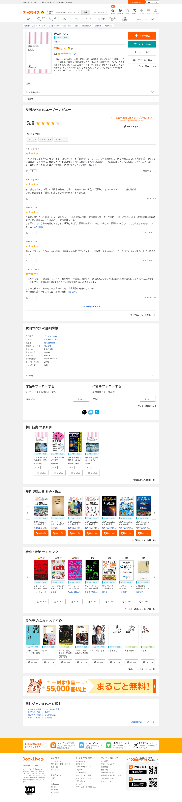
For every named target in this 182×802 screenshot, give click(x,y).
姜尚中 (57, 41)
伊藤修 (87, 463)
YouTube (54, 789)
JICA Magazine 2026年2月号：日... (109, 524)
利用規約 (104, 769)
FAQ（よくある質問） (84, 775)
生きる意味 (129, 650)
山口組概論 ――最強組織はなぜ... (142, 588)
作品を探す (80, 764)
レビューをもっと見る (91, 306)
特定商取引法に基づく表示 (111, 775)
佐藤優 (53, 592)
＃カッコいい (60, 139)
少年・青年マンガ (40, 19)
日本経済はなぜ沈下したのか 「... (91, 459)
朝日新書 (47, 345)
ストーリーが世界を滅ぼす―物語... (40, 588)
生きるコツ (145, 650)
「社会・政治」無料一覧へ (145, 540)
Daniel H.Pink (73, 592)
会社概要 (104, 761)
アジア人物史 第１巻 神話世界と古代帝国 (65, 652)
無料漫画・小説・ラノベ (60, 764)
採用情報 (104, 766)
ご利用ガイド (154, 19)
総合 (28, 19)
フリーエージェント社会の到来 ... (74, 588)
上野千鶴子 (123, 592)
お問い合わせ (81, 781)
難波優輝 (54, 463)
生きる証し (112, 650)
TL (76, 19)
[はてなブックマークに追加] (97, 414)
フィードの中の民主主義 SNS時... (40, 459)
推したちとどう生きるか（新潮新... (57, 524)
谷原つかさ (38, 463)
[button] (41, 473)
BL (64, 18)
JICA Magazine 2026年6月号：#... (75, 524)
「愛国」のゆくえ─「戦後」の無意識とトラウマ (33, 652)
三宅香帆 (54, 528)
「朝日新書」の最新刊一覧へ (144, 480)
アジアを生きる (98, 650)
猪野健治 (139, 592)
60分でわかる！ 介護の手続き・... (109, 587)
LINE (53, 778)
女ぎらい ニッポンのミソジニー (125, 588)
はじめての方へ (142, 19)
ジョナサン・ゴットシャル (44, 592)
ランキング (55, 769)
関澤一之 (71, 463)
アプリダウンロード (83, 766)
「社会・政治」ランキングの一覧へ (141, 608)
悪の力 (45, 650)
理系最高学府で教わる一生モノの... (74, 459)
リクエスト (80, 784)
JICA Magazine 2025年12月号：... (126, 524)
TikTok (53, 786)
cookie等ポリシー (108, 778)
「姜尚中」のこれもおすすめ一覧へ (141, 669)
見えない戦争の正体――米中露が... (91, 588)
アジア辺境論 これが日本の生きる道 (81, 652)
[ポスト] (84, 412)
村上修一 (79, 463)
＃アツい (32, 139)
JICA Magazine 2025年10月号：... (143, 524)
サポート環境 (81, 772)
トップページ (56, 761)
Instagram (55, 784)
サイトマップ (106, 781)
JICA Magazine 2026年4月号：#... (92, 524)
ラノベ (88, 19)
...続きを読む (92, 165)
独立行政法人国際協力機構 (44, 528)
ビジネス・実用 (50, 336)
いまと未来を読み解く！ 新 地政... (57, 588)
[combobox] (68, 12)
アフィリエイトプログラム (86, 786)
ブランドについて (108, 764)
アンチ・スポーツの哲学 (57, 458)
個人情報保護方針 (108, 772)
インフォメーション (83, 778)
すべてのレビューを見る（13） (143, 315)
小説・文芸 (100, 19)
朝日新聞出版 (49, 342)
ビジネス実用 (112, 19)
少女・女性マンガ (52, 19)
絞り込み (50, 12)
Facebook (55, 792)
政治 (56, 339)
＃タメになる (45, 139)
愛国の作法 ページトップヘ (143, 721)
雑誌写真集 (124, 19)
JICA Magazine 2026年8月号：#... (41, 524)
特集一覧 (54, 766)
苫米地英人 (95, 592)
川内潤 (104, 592)
